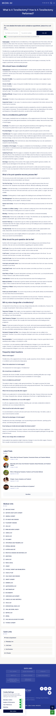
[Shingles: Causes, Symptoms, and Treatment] (6, 480)
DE (46, 3)
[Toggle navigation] (54, 3)
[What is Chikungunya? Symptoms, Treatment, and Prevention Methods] (6, 472)
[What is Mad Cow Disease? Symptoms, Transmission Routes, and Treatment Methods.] (6, 458)
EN (44, 3)
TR (42, 3)
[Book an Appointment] (52, 708)
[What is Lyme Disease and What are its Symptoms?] (6, 487)
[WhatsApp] (52, 712)
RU (48, 3)
